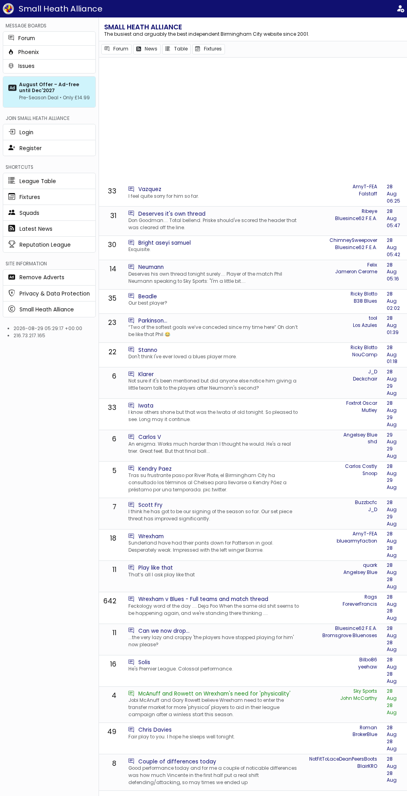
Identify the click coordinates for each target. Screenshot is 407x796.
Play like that (155, 568)
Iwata (145, 406)
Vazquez (149, 189)
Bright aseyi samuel (164, 243)
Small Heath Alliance (61, 8)
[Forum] (131, 189)
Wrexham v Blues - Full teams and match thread (203, 599)
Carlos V (149, 437)
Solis (144, 662)
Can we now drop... (164, 631)
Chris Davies (155, 730)
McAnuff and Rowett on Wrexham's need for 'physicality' (214, 693)
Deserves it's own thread (171, 214)
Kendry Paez (155, 469)
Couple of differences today (177, 761)
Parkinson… (152, 321)
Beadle (147, 296)
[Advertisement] (253, 121)
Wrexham (151, 536)
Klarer (146, 374)
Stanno (147, 350)
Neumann (151, 267)
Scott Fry (150, 505)
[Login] (400, 9)
